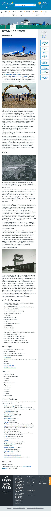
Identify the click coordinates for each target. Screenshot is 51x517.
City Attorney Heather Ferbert (31, 483)
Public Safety (36, 12)
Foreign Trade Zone (9, 365)
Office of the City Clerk (31, 490)
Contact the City (40, 508)
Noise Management (38, 26)
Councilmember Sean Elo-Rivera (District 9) (19, 503)
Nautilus (6, 440)
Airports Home (2, 26)
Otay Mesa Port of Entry (10, 367)
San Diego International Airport (20, 76)
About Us (7, 26)
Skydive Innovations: (9, 447)
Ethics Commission (30, 485)
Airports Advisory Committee (29, 26)
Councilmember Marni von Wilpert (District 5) (20, 491)
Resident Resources (14, 12)
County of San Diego (42, 478)
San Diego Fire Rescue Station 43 (12, 455)
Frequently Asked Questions (44, 36)
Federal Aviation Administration (12, 74)
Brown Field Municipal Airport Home (44, 32)
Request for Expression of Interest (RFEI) (45, 42)
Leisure (6, 11)
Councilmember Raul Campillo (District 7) (18, 497)
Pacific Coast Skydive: (9, 444)
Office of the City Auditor (31, 488)
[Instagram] (8, 480)
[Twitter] (4, 480)
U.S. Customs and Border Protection (13, 457)
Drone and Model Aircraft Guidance (45, 77)
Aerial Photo (44, 48)
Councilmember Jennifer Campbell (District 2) (19, 482)
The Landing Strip (8, 451)
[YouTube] (6, 480)
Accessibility (22, 508)
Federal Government (43, 483)
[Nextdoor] (10, 480)
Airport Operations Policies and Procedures (44, 54)
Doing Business (22, 12)
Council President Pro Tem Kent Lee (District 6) (20, 494)
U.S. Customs (7, 357)
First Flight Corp (8, 431)
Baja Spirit (6, 422)
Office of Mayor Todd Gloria (30, 480)
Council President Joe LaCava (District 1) (19, 479)
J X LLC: (6, 436)
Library (28, 11)
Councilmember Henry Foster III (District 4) (19, 488)
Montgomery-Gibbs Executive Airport (20, 26)
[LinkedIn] (6, 481)
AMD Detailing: (8, 418)
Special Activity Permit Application (45, 62)
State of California (42, 481)
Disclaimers (9, 508)
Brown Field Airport (12, 26)
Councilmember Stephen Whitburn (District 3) (19, 485)
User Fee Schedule (44, 67)
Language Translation (31, 508)
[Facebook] (2, 480)
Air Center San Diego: (9, 406)
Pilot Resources (44, 72)
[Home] (1, 13)
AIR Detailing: (7, 411)
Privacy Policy (16, 508)
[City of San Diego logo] (8, 3)
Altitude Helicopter (9, 415)
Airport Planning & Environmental (46, 26)
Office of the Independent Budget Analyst (31, 493)
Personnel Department (31, 495)
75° (8, 7)
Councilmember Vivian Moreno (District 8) (19, 500)
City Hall (45, 11)
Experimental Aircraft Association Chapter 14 (15, 426)
